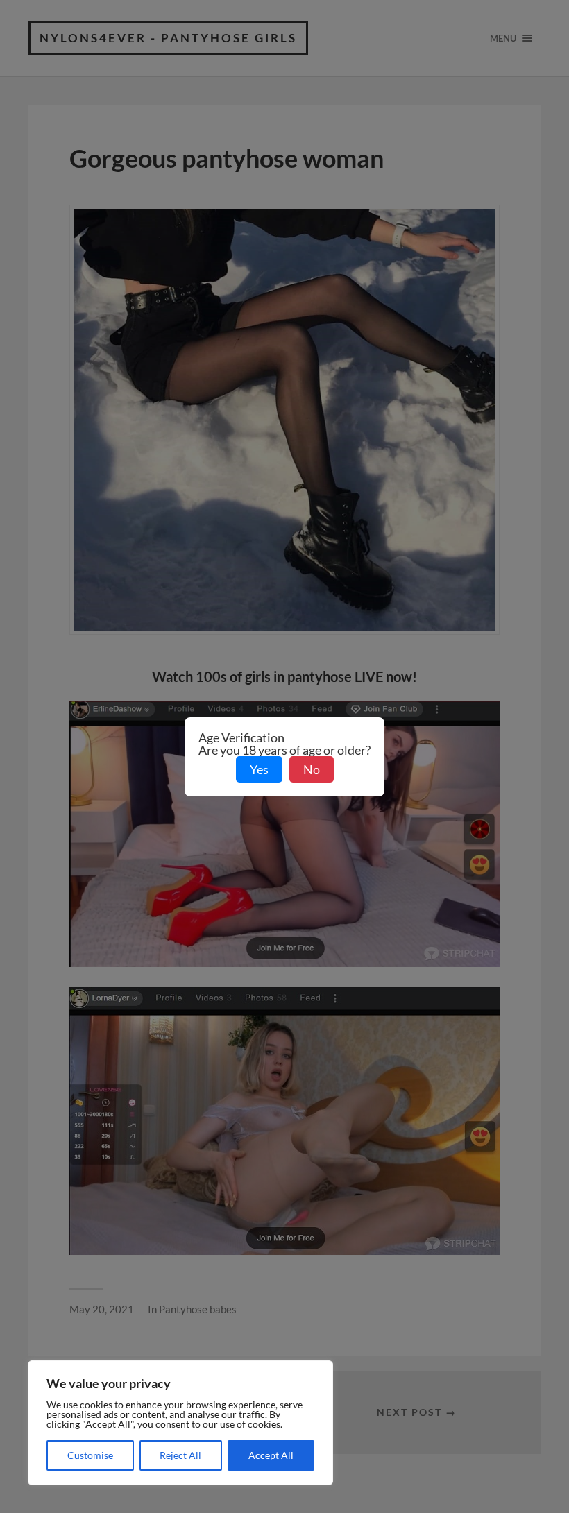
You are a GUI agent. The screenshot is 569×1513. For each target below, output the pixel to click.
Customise (90, 1455)
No (311, 769)
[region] (180, 1422)
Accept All (271, 1455)
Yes (259, 769)
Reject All (180, 1455)
